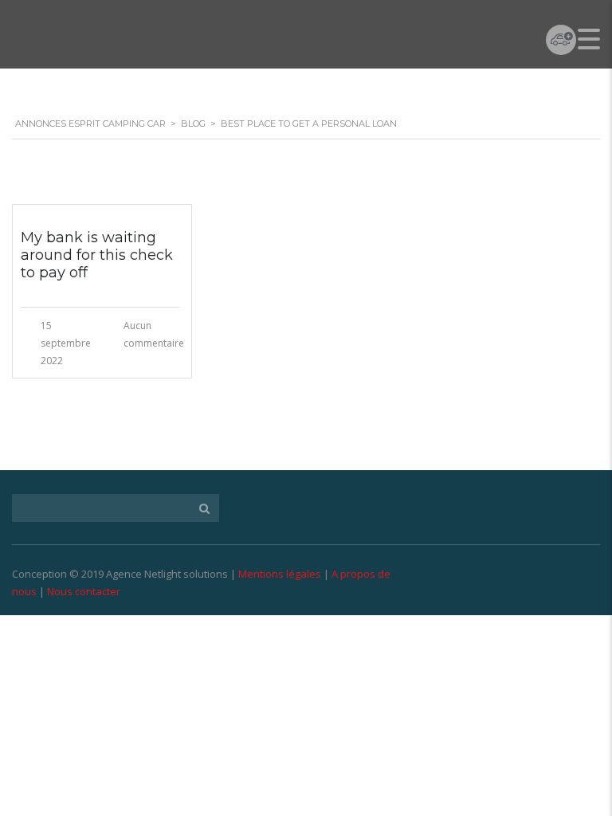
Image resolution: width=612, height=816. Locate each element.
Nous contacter (83, 591)
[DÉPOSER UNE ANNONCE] (561, 40)
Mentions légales (279, 574)
